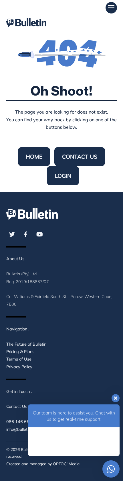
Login (63, 175)
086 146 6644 (20, 421)
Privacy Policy (19, 366)
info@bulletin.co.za (23, 429)
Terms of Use (18, 359)
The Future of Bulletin (26, 344)
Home (34, 156)
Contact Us (79, 156)
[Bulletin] (26, 17)
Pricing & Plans (20, 351)
